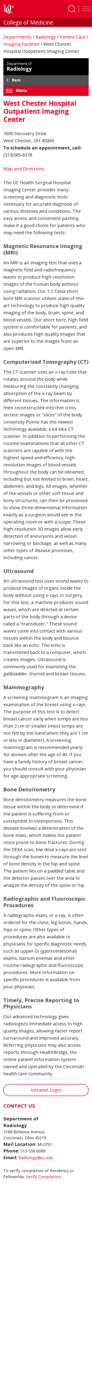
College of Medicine (28, 22)
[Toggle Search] (72, 9)
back (16, 80)
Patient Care (73, 37)
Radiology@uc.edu (36, 1157)
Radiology (46, 37)
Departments (18, 37)
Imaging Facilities (22, 44)
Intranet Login (46, 1090)
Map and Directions (23, 169)
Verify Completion (43, 1176)
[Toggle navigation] (85, 9)
